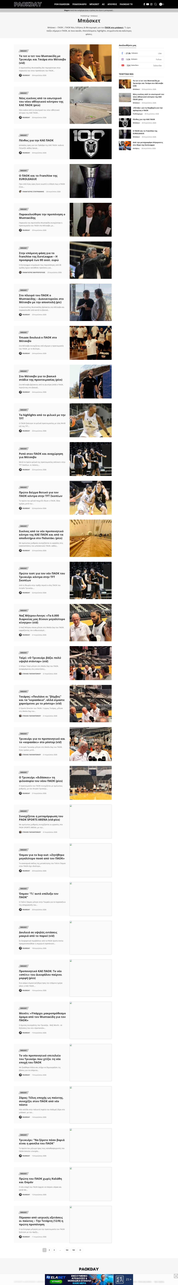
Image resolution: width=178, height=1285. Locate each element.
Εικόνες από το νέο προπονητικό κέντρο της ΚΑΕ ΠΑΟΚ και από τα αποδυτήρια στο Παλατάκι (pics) (41, 534)
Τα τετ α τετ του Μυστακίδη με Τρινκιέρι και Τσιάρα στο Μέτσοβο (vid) (42, 59)
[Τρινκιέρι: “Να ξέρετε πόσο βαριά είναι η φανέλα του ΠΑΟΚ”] (91, 1145)
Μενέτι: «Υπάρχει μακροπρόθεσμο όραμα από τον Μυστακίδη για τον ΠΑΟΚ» (42, 1016)
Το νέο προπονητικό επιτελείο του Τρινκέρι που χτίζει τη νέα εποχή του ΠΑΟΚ (40, 1059)
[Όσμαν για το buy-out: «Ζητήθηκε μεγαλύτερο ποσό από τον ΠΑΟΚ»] (91, 860)
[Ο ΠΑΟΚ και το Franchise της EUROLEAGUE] (91, 181)
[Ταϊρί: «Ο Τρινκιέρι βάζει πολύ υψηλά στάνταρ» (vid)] (91, 663)
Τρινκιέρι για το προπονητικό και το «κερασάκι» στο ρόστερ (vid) (42, 740)
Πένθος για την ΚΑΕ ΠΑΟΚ (36, 140)
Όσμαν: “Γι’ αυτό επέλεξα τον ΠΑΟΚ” (38, 895)
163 (73, 1250)
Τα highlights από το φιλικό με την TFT (42, 416)
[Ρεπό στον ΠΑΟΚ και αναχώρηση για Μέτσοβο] (91, 459)
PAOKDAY (26, 75)
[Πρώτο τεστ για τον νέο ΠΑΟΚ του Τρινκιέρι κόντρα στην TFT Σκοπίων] (91, 580)
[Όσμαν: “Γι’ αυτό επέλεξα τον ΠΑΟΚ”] (91, 899)
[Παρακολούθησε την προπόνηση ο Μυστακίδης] (91, 220)
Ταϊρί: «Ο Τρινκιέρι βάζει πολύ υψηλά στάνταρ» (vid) (40, 659)
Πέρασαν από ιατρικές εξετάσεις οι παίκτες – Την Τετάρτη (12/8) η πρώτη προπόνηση (41, 1221)
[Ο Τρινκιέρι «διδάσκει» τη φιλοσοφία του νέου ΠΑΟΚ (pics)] (91, 783)
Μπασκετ (23, 51)
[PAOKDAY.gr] (28, 4)
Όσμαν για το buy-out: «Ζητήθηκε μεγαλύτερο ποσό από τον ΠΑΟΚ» (42, 856)
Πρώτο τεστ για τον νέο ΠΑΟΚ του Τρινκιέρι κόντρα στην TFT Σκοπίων (42, 576)
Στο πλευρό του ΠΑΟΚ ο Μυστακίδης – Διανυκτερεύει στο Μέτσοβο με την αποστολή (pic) (41, 298)
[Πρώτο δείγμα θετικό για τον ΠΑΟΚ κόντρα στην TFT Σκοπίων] (91, 498)
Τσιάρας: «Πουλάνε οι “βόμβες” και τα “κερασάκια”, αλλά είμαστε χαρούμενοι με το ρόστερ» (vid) (42, 700)
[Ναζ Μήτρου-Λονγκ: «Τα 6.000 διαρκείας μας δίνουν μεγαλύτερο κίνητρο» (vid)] (91, 622)
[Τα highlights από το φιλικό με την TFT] (91, 420)
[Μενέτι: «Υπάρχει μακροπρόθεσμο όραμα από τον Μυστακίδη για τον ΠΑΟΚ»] (91, 1020)
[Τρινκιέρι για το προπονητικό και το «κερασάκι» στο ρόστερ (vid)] (91, 744)
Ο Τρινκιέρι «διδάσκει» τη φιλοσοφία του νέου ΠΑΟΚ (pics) (41, 779)
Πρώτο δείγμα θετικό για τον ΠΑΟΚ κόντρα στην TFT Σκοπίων (40, 494)
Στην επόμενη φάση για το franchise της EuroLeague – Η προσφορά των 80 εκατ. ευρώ (39, 256)
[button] (155, 4)
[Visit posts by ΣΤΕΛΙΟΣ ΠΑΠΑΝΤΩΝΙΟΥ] (20, 673)
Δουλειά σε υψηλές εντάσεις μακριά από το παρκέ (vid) (38, 934)
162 (67, 1250)
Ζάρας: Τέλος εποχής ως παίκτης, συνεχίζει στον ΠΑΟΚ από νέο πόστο (41, 1101)
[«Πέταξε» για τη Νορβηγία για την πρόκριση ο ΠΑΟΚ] (125, 111)
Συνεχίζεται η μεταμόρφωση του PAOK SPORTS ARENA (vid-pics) (41, 817)
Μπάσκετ (136, 89)
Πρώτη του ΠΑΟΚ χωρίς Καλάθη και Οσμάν (40, 1180)
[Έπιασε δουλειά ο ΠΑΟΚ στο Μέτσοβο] (91, 343)
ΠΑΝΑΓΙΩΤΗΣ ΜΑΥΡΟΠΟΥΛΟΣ (33, 272)
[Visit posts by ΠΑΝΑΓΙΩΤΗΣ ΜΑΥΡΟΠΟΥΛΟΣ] (20, 272)
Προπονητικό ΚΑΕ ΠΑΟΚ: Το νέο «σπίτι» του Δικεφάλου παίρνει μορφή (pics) (40, 974)
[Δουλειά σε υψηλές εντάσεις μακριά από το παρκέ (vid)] (91, 938)
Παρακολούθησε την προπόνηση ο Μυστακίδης (42, 216)
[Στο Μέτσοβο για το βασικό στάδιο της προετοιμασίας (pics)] (91, 382)
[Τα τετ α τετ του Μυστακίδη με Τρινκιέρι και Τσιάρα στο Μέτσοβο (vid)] (91, 63)
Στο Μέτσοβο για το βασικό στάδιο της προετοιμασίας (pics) (40, 377)
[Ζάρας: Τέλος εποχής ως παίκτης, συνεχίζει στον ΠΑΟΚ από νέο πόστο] (91, 1105)
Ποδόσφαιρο (138, 114)
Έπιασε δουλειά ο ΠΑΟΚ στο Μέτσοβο (38, 339)
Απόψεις (136, 148)
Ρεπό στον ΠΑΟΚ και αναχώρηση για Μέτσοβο (41, 455)
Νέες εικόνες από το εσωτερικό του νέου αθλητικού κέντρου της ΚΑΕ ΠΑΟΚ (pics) (41, 101)
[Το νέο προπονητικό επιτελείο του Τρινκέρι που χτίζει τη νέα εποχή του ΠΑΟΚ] (91, 1062)
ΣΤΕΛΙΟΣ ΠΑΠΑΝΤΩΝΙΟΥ (31, 674)
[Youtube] (141, 65)
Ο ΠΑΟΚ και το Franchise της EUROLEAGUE (38, 177)
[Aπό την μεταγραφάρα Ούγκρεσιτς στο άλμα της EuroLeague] (125, 145)
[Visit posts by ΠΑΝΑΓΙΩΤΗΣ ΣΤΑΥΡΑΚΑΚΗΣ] (20, 191)
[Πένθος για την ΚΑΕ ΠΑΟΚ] (91, 144)
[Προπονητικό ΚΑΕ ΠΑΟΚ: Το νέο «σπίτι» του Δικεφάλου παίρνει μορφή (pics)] (91, 978)
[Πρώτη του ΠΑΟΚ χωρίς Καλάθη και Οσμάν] (91, 1184)
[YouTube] (148, 4)
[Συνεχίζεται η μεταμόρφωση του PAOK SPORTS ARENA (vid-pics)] (91, 822)
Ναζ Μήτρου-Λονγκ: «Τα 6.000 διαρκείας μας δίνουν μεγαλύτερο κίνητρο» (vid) (42, 619)
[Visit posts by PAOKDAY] (20, 75)
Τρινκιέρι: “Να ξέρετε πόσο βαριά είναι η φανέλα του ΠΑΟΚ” (42, 1141)
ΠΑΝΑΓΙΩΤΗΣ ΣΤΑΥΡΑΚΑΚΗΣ (33, 191)
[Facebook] (144, 4)
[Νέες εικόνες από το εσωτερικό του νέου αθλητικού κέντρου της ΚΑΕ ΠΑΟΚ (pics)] (91, 105)
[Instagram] (151, 4)
